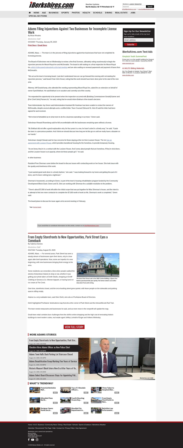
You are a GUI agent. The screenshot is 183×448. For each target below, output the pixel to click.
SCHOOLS (97, 12)
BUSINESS (53, 12)
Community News (51, 425)
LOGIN (131, 4)
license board (37, 207)
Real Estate (67, 425)
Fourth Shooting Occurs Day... (77, 399)
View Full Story (74, 327)
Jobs (132, 12)
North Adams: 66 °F (94, 7)
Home (30, 425)
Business (41, 425)
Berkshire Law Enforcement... (108, 409)
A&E (44, 12)
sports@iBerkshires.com (146, 9)
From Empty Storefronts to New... (108, 400)
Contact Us (60, 428)
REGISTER (138, 4)
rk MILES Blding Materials (133, 68)
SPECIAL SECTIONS (38, 16)
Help (53, 428)
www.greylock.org (128, 63)
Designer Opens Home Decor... (47, 409)
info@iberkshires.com (91, 225)
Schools (75, 425)
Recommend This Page (43, 428)
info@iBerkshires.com (129, 9)
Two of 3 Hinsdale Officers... (78, 389)
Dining (60, 425)
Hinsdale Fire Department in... (77, 409)
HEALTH (86, 12)
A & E (35, 425)
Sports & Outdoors (85, 425)
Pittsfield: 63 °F (108, 7)
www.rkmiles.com (128, 75)
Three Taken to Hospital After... (108, 389)
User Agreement (81, 428)
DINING (108, 12)
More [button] (55, 393)
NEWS (36, 12)
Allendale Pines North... (47, 399)
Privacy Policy (69, 428)
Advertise (31, 428)
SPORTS (65, 12)
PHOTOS (76, 12)
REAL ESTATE (121, 12)
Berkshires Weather (99, 425)
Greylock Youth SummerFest (134, 56)
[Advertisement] (139, 394)
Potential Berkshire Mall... (48, 389)
